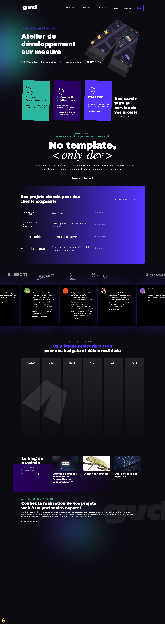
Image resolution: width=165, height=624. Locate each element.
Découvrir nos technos (81, 178)
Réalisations (87, 7)
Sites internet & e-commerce (41, 62)
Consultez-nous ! (120, 117)
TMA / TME (95, 62)
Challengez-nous (121, 8)
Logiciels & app (73, 62)
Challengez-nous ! (28, 521)
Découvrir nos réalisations (123, 199)
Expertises (70, 7)
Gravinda (102, 7)
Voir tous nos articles (29, 474)
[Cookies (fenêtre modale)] (3, 620)
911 (141, 8)
